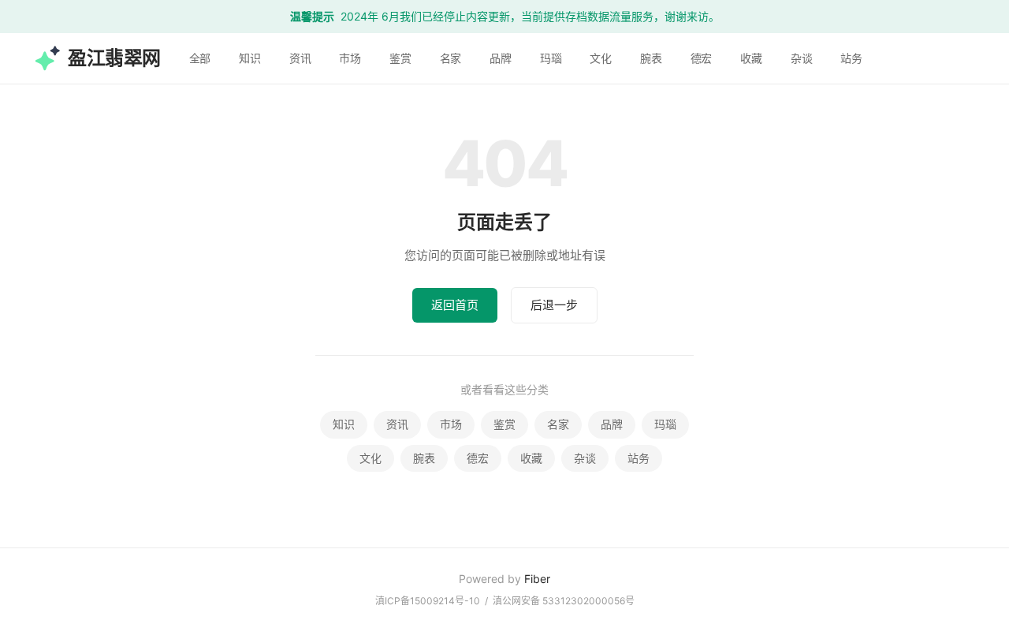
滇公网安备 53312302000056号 (564, 601)
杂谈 (802, 58)
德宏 (702, 58)
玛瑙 (551, 58)
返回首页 (454, 304)
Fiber (537, 578)
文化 (601, 58)
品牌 (501, 58)
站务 (851, 58)
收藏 (751, 58)
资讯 (300, 58)
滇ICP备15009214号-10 (427, 601)
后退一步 (554, 304)
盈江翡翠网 (114, 58)
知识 (250, 58)
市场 (350, 58)
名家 (451, 58)
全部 (200, 58)
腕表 (651, 58)
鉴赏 (400, 58)
